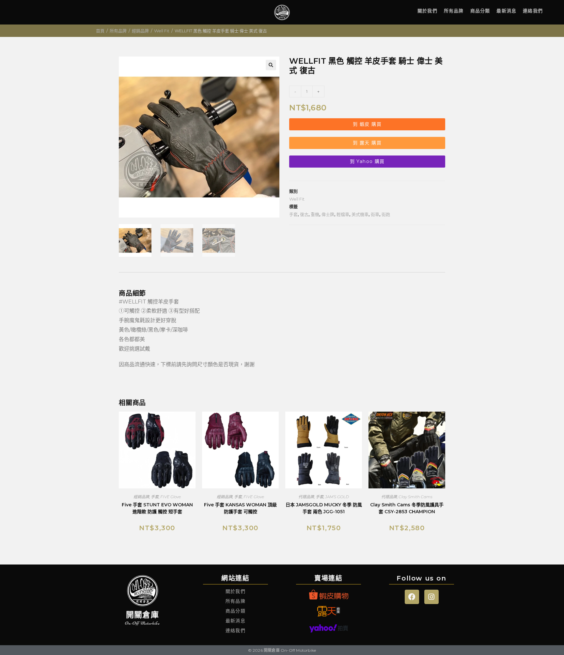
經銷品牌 (140, 30)
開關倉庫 (142, 614)
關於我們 (427, 11)
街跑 (386, 214)
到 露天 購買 (367, 143)
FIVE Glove (170, 496)
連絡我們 (533, 11)
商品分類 (480, 11)
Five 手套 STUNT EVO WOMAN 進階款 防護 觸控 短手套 (157, 508)
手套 (293, 214)
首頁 (100, 30)
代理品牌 (306, 496)
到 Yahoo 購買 (367, 161)
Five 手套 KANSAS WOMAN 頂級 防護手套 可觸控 (240, 508)
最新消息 (506, 11)
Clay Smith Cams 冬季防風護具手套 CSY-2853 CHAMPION (407, 508)
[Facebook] (412, 597)
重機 (315, 214)
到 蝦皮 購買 (367, 124)
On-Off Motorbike (142, 623)
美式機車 (360, 214)
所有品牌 (454, 11)
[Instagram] (431, 597)
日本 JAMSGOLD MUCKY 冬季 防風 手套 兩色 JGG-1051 (324, 508)
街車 (375, 214)
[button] (271, 65)
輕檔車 (343, 214)
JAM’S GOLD (337, 496)
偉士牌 (327, 214)
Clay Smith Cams (415, 496)
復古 (304, 214)
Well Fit (161, 30)
